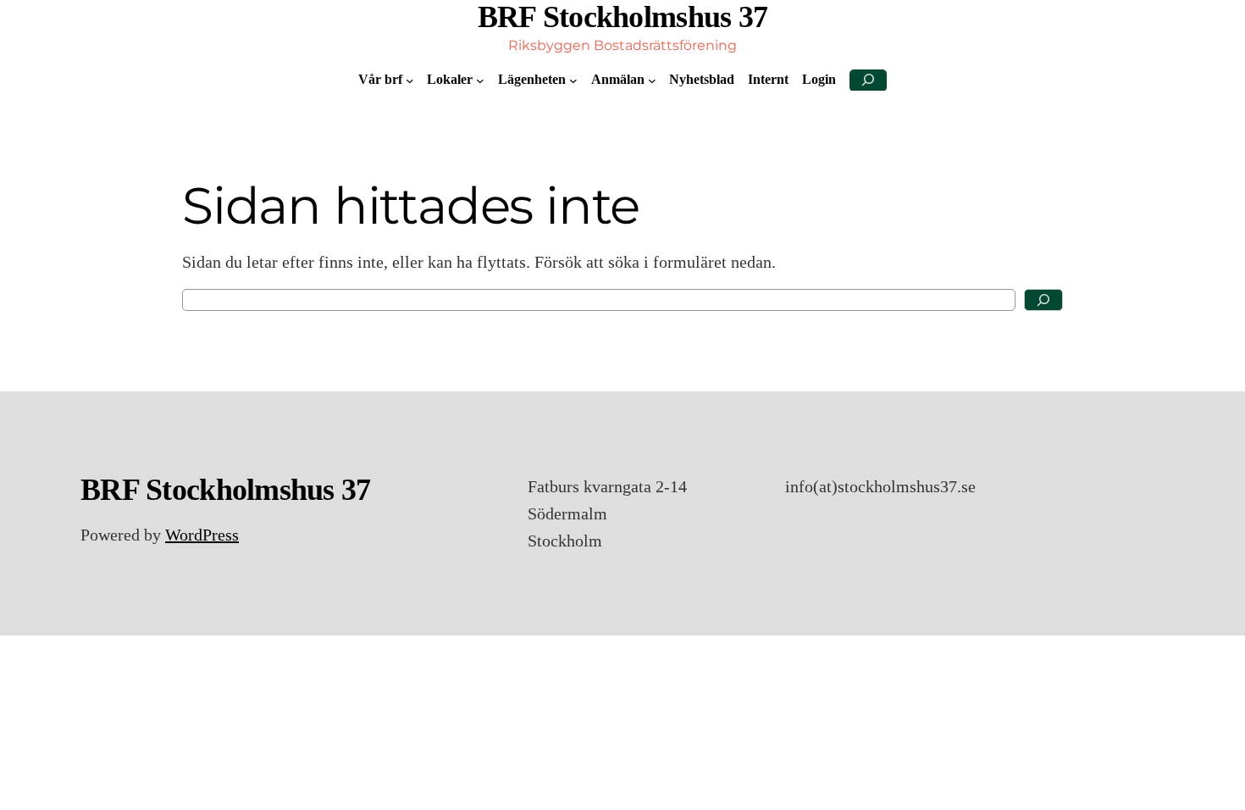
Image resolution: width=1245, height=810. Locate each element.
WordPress (202, 534)
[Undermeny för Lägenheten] (573, 80)
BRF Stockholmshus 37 (623, 17)
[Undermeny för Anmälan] (652, 80)
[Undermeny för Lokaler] (480, 80)
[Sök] (1043, 300)
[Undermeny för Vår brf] (410, 80)
